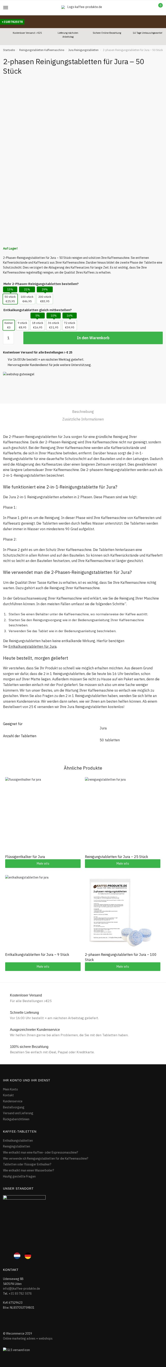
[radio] (10, 299)
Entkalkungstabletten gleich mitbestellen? (37, 310)
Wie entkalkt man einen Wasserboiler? (28, 1170)
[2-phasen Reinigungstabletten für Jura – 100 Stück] (122, 912)
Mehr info (43, 864)
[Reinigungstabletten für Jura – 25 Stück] (122, 815)
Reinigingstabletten (16, 1146)
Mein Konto (10, 1089)
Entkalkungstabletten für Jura (32, 646)
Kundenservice (12, 1101)
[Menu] (5, 8)
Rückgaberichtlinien (16, 1119)
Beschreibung (83, 411)
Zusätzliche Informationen (83, 419)
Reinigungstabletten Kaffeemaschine (41, 50)
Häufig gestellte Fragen (19, 1176)
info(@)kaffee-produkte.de (21, 1289)
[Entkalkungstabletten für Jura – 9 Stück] (43, 912)
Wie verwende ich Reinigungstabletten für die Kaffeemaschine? (45, 1158)
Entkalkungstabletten (18, 1141)
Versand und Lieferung (18, 1113)
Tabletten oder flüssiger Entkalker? (27, 1164)
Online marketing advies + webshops (28, 1338)
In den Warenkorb (93, 337)
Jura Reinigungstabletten (83, 50)
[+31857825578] (12, 18)
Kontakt (8, 1095)
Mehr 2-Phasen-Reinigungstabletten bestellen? (41, 284)
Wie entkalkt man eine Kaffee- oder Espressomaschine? (40, 1152)
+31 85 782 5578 (20, 1293)
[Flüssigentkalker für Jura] (43, 815)
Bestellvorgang (13, 1107)
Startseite (9, 50)
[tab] (83, 411)
